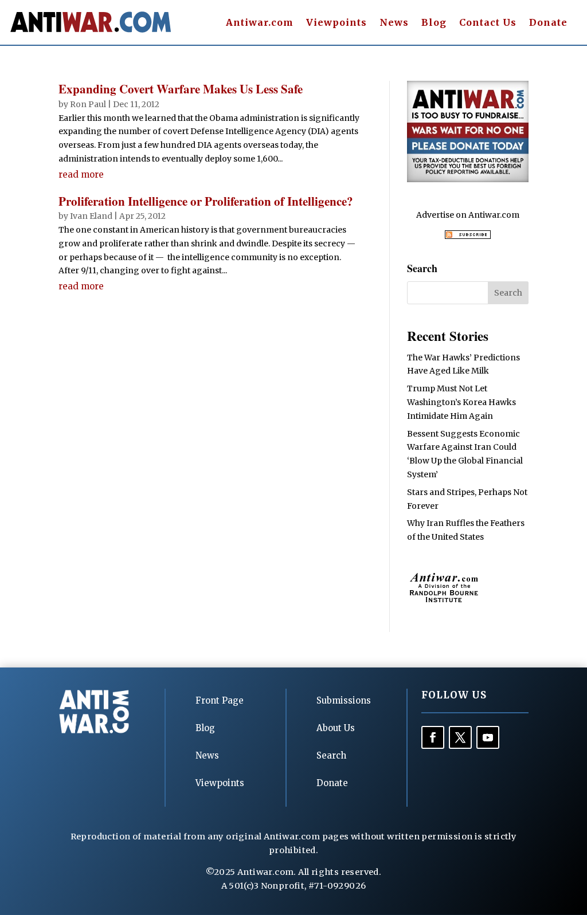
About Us (335, 727)
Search (331, 755)
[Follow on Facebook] (432, 737)
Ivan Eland (91, 216)
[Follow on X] (460, 737)
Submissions (343, 700)
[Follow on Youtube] (487, 737)
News (394, 23)
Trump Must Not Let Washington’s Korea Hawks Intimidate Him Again (461, 402)
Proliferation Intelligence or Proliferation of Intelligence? (205, 201)
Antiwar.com (260, 23)
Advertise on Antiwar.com (467, 215)
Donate (548, 23)
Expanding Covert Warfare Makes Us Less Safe (180, 88)
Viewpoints (336, 23)
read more (81, 174)
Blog (434, 23)
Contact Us (487, 23)
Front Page (219, 700)
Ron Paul (88, 104)
